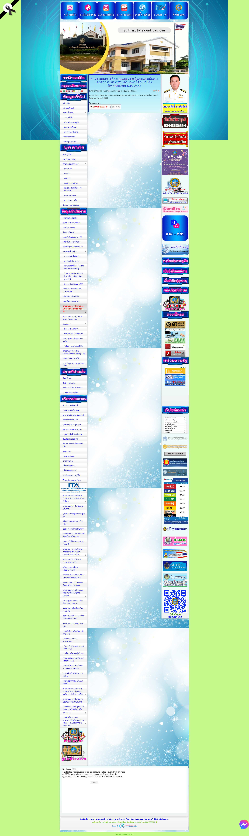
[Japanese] (77, 91)
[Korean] (79, 91)
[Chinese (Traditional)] (66, 91)
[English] (69, 91)
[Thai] (61, 91)
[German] (74, 91)
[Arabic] (64, 91)
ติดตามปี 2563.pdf (100, 107)
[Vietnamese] (82, 91)
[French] (72, 91)
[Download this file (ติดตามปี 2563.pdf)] (91, 107)
